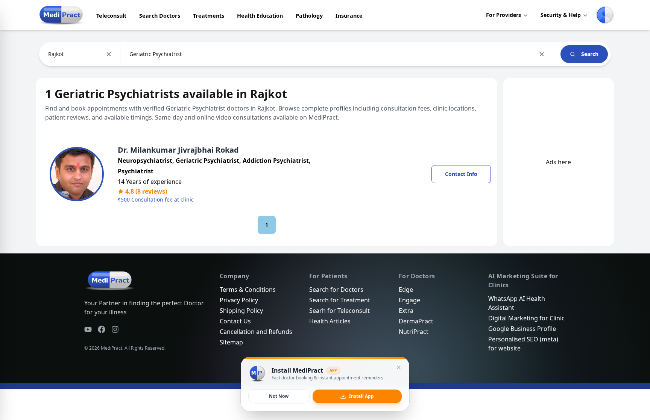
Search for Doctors (336, 289)
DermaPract (416, 321)
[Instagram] (115, 329)
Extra (406, 310)
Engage (409, 300)
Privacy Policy (239, 300)
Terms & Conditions (248, 289)
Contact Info (461, 173)
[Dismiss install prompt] (398, 367)
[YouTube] (88, 329)
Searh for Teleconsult (339, 310)
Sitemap (231, 342)
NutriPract (413, 332)
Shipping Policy (241, 310)
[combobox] (49, 54)
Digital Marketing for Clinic (526, 318)
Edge (406, 289)
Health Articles (330, 321)
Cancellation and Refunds (256, 332)
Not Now (279, 396)
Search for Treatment (339, 300)
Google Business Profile (522, 328)
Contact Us (235, 321)
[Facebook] (101, 329)
